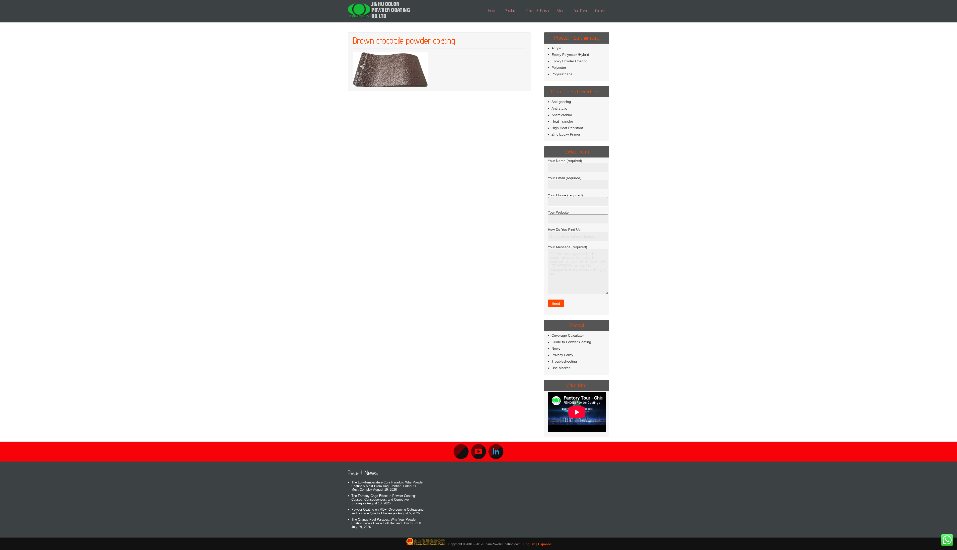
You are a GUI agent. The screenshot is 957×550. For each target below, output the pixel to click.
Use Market (561, 368)
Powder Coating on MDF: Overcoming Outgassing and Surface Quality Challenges (387, 511)
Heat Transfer (562, 121)
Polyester (559, 68)
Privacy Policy (562, 355)
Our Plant (581, 10)
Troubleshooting (564, 361)
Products (511, 10)
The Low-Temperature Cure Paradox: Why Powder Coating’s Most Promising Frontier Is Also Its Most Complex (387, 486)
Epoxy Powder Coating (569, 61)
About (561, 10)
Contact (600, 10)
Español (544, 544)
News (556, 348)
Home (492, 10)
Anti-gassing (561, 102)
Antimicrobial (562, 115)
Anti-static (559, 108)
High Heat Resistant (567, 128)
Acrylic (557, 48)
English (529, 544)
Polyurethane (562, 74)
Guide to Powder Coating (571, 342)
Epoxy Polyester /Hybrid (570, 55)
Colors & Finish (537, 10)
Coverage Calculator (568, 335)
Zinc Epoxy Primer (566, 134)
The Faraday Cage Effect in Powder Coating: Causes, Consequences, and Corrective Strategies (383, 499)
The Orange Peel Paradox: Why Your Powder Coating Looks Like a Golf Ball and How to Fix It (386, 521)
